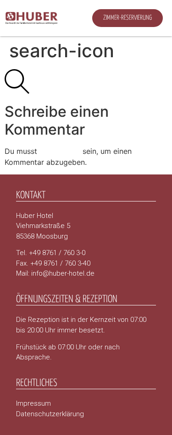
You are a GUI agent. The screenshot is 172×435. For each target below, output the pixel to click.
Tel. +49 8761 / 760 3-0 (50, 253)
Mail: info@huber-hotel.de (55, 273)
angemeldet (59, 151)
